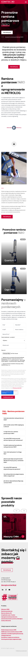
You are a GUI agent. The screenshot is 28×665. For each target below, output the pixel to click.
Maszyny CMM (5, 609)
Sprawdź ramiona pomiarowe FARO (14, 37)
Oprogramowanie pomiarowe (9, 617)
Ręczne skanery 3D (6, 613)
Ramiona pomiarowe (6, 611)
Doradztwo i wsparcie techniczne (10, 637)
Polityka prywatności (21, 651)
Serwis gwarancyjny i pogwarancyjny (11, 639)
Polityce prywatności (17, 388)
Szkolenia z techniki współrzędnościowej (12, 633)
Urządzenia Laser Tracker (8, 615)
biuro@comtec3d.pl (8, 585)
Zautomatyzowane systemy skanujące (11, 618)
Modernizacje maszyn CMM (8, 630)
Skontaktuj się (7, 32)
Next (24, 510)
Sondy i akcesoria (6, 620)
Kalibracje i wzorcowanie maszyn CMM (11, 631)
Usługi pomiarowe (6, 635)
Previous (17, 510)
